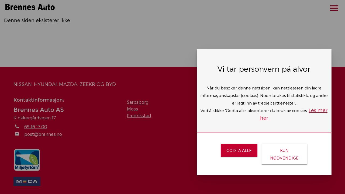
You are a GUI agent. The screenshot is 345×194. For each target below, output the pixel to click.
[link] (239, 150)
